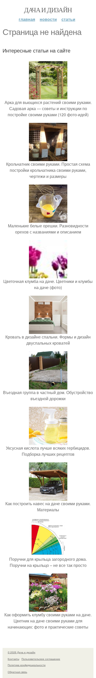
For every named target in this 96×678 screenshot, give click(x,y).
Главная (27, 19)
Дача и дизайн (48, 9)
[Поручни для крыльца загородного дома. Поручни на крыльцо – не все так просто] (48, 553)
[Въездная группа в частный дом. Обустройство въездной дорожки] (48, 386)
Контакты (13, 659)
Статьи (68, 19)
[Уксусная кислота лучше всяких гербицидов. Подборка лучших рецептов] (48, 442)
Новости (48, 19)
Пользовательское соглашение (41, 659)
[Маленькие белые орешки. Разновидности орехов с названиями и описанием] (48, 220)
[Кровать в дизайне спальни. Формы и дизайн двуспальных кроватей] (48, 331)
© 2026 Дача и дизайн (21, 652)
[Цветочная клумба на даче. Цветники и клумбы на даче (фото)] (48, 275)
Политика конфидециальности (27, 665)
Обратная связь (17, 672)
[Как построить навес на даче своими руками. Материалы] (48, 497)
